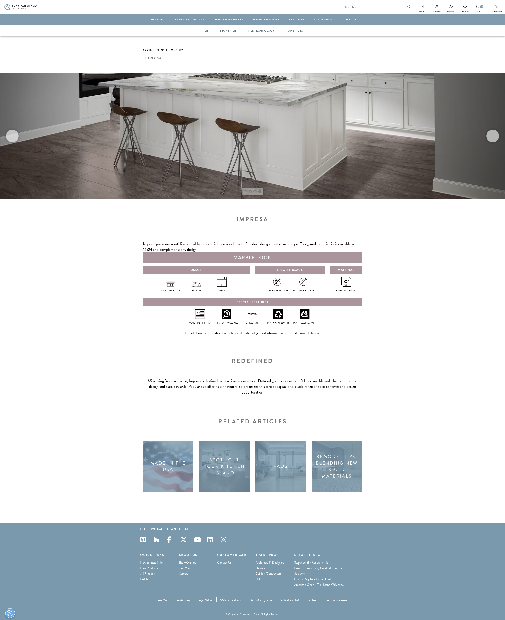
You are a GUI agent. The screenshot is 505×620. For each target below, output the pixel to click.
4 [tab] (259, 191)
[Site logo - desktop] (20, 7)
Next (492, 136)
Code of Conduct (289, 600)
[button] (409, 7)
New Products (149, 568)
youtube (198, 540)
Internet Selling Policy (260, 600)
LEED (259, 579)
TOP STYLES (294, 30)
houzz (158, 540)
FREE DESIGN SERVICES (228, 19)
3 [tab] (254, 191)
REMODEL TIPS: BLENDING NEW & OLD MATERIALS (337, 466)
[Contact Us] (422, 8)
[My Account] (451, 8)
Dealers (260, 568)
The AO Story (187, 562)
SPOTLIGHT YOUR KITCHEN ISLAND (224, 466)
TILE (205, 30)
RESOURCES (296, 19)
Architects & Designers (270, 562)
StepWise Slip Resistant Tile (311, 562)
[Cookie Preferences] (10, 613)
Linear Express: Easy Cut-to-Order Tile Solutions (318, 571)
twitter (184, 540)
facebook (171, 540)
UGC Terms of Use (230, 600)
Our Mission (186, 568)
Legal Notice (205, 600)
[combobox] (372, 6)
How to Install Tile (151, 562)
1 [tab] (245, 191)
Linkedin (211, 540)
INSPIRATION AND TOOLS (190, 19)
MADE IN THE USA (168, 466)
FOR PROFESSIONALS (266, 19)
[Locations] (436, 8)
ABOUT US (350, 19)
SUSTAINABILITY (324, 19)
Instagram (225, 540)
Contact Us (224, 562)
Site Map (162, 600)
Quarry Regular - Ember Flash (313, 579)
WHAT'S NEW (157, 19)
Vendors (311, 600)
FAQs (280, 466)
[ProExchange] (496, 8)
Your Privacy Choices (335, 600)
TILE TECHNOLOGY (261, 30)
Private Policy (183, 600)
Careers (183, 573)
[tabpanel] (252, 136)
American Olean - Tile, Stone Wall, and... (319, 584)
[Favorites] (465, 8)
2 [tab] (250, 191)
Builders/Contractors (268, 573)
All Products (148, 573)
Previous (12, 136)
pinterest (144, 540)
